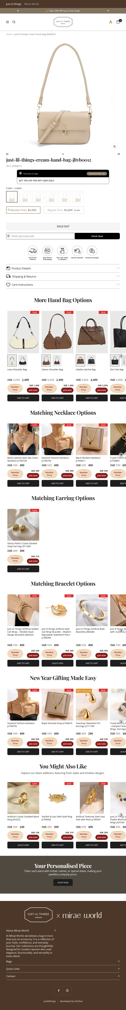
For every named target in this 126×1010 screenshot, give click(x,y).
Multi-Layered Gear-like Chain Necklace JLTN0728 (22, 459)
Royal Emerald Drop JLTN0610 (57, 723)
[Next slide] (121, 356)
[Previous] (7, 154)
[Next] (118, 154)
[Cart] (118, 22)
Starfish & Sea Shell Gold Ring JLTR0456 (57, 818)
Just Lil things (13, 4)
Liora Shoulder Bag (17, 369)
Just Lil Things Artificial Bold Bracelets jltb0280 (90, 630)
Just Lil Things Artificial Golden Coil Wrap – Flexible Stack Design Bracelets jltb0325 (23, 631)
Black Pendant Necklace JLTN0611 (88, 459)
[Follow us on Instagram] (67, 990)
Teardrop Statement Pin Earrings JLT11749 (88, 725)
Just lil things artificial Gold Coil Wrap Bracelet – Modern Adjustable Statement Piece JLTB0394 (56, 633)
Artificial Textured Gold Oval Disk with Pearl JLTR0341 (90, 818)
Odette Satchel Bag (86, 369)
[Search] (14, 22)
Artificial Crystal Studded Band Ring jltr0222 (23, 818)
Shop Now (63, 882)
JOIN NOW (33, 390)
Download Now (95, 173)
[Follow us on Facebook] (59, 990)
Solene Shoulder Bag (52, 369)
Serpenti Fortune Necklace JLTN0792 (55, 459)
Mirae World (31, 4)
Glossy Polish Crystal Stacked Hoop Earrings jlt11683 (22, 545)
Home (9, 34)
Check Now (97, 236)
